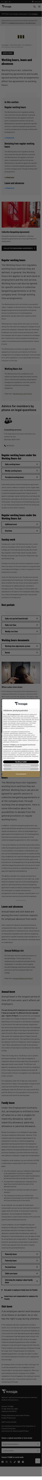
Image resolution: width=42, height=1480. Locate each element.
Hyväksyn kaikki (21, 762)
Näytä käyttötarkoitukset (20, 769)
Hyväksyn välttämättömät (21, 765)
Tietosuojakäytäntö (21, 774)
